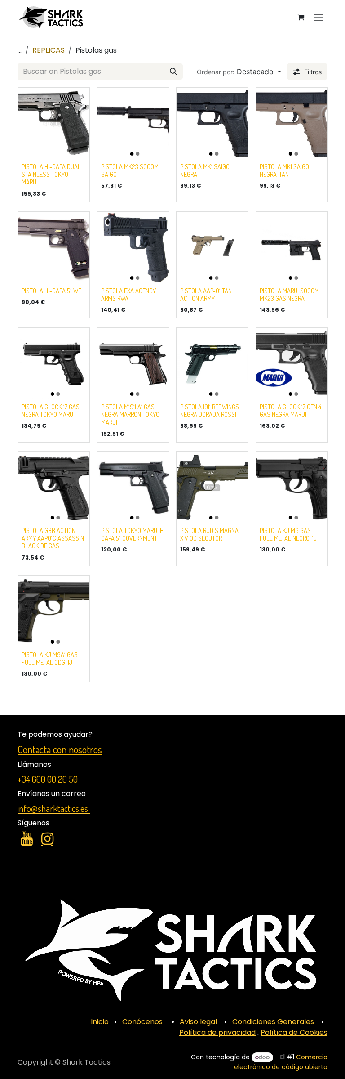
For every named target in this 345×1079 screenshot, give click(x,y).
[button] (239, 71)
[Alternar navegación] (318, 17)
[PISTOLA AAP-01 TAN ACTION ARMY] (212, 247)
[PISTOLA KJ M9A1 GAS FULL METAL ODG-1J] (53, 611)
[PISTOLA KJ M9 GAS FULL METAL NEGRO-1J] (291, 487)
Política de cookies (51, 1068)
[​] (27, 839)
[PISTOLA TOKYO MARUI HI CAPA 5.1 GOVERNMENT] (133, 487)
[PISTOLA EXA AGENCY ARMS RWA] (133, 247)
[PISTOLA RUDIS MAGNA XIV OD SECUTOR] (212, 487)
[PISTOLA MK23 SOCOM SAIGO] (133, 123)
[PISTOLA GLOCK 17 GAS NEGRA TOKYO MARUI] (53, 363)
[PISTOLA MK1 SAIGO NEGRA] (212, 123)
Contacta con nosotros (60, 749)
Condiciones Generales (273, 1021)
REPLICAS (48, 50)
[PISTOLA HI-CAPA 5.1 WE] (53, 247)
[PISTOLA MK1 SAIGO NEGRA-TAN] (291, 123)
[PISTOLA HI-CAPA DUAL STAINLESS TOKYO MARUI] (53, 123)
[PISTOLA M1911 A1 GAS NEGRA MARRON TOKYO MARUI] (133, 363)
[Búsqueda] (173, 71)
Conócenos (142, 1021)
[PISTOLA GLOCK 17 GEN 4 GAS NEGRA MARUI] (291, 363)
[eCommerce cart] (301, 17)
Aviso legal (198, 1021)
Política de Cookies (294, 1032)
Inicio (100, 1021)
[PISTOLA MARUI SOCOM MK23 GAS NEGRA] (291, 247)
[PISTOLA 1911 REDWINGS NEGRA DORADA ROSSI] (212, 363)
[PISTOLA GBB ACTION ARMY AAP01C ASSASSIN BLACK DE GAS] (53, 487)
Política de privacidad (217, 1032)
